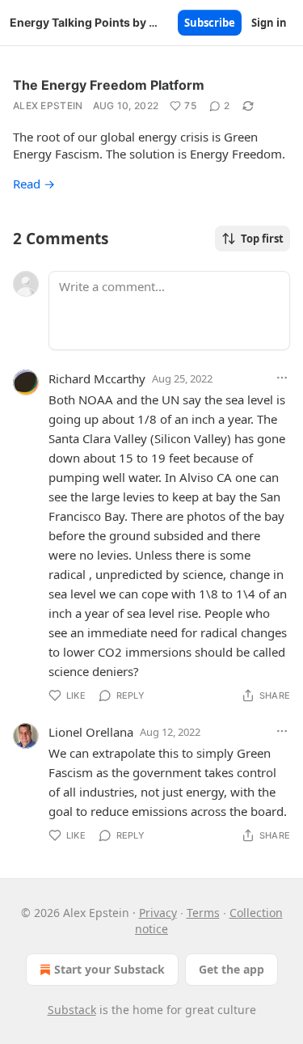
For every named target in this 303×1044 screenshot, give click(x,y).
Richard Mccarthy (96, 378)
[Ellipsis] (282, 378)
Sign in (269, 22)
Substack (72, 1009)
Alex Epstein (48, 105)
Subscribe (209, 22)
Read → (34, 183)
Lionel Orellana (90, 732)
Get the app (231, 969)
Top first (262, 238)
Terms (203, 912)
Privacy (158, 912)
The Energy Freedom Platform (108, 85)
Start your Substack (109, 969)
